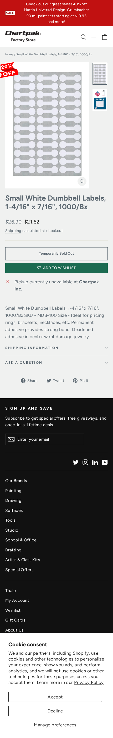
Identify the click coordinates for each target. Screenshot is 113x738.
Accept (55, 697)
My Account (17, 600)
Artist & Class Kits (22, 559)
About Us (14, 630)
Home (9, 54)
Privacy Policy (89, 682)
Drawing (13, 500)
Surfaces (14, 510)
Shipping (13, 230)
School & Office (21, 539)
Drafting (13, 549)
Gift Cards (15, 620)
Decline (55, 710)
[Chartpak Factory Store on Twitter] (76, 461)
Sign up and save (29, 408)
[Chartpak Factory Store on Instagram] (85, 461)
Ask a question (24, 363)
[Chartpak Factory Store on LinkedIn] (95, 461)
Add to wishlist (59, 268)
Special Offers (19, 569)
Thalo (10, 590)
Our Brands (16, 480)
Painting (13, 490)
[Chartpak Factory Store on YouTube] (105, 461)
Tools (10, 520)
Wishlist (12, 610)
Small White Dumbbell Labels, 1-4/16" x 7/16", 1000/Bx (55, 202)
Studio (11, 530)
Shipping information (32, 348)
